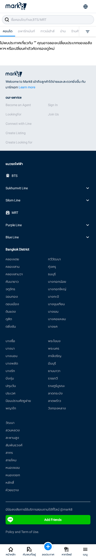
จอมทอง (12, 296)
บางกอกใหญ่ (57, 289)
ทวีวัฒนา (54, 259)
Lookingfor (13, 114)
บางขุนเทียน (56, 304)
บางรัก (10, 371)
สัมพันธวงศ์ (14, 445)
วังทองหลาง (57, 408)
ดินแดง (11, 311)
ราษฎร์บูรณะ (56, 386)
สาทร (9, 452)
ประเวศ (10, 393)
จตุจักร (10, 289)
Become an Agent (18, 105)
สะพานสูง (12, 438)
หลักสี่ (10, 482)
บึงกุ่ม (10, 378)
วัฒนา (10, 423)
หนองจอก (13, 475)
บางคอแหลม (57, 319)
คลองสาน (13, 266)
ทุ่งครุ (52, 266)
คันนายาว (12, 281)
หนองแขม (13, 467)
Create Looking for (19, 142)
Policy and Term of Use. (22, 532)
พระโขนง (54, 341)
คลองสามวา (14, 274)
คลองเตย (12, 259)
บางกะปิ (53, 296)
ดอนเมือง (12, 304)
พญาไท (11, 408)
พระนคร (53, 348)
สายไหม (11, 460)
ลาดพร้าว (54, 401)
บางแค (53, 326)
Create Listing (16, 133)
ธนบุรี (52, 274)
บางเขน (53, 311)
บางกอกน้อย (57, 281)
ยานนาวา (54, 371)
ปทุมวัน (11, 386)
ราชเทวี (53, 378)
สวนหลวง (13, 430)
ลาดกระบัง (55, 393)
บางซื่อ (10, 341)
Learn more (27, 87)
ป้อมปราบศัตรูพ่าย (18, 401)
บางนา (10, 348)
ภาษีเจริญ (54, 356)
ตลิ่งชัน (11, 326)
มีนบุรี (52, 363)
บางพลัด (12, 363)
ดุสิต (9, 319)
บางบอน (11, 356)
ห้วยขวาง (12, 490)
